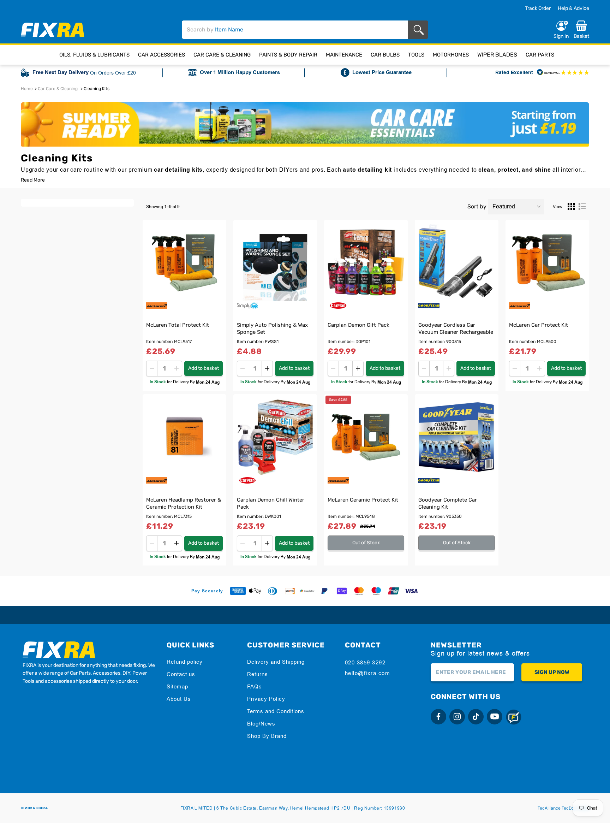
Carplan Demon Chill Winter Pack (270, 503)
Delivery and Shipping (276, 661)
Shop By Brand (267, 736)
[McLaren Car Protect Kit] (547, 262)
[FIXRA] (52, 30)
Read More (33, 180)
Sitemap (177, 686)
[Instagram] (457, 716)
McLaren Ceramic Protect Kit (363, 500)
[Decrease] (151, 368)
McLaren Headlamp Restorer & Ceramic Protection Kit (183, 503)
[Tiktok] (476, 716)
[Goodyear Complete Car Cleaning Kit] (456, 437)
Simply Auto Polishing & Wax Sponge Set (272, 328)
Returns (257, 674)
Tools (416, 55)
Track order (538, 8)
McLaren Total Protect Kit (177, 325)
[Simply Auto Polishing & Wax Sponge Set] (275, 262)
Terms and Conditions (275, 711)
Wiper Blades (497, 54)
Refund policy (185, 661)
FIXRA (42, 808)
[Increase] (176, 368)
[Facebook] (438, 716)
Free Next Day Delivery (60, 72)
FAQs (254, 686)
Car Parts (540, 55)
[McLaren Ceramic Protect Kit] (366, 437)
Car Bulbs (385, 55)
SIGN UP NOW (551, 672)
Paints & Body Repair (288, 55)
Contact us (181, 674)
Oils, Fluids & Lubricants (94, 55)
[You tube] (494, 716)
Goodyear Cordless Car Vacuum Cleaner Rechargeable (455, 328)
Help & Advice (573, 8)
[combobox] (295, 29)
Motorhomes (451, 55)
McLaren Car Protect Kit (538, 325)
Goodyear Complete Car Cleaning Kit (447, 503)
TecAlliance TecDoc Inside (563, 808)
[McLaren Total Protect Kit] (184, 262)
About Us (179, 699)
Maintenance (344, 55)
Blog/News (261, 723)
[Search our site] (420, 30)
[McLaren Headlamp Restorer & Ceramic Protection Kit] (184, 437)
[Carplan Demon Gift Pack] (366, 262)
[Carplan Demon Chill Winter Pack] (275, 437)
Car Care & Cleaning (222, 55)
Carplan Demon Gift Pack (358, 325)
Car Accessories (161, 55)
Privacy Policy (266, 699)
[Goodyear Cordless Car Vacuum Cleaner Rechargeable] (456, 262)
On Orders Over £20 (113, 72)
